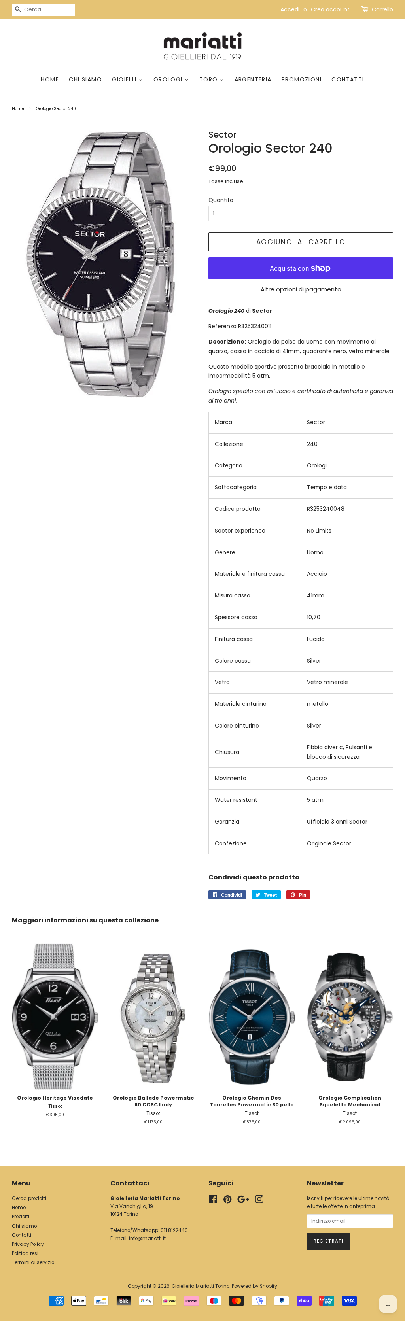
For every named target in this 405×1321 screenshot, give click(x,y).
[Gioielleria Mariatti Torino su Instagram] (259, 1201)
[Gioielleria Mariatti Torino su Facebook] (213, 1201)
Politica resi (25, 1253)
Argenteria (253, 79)
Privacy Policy (28, 1244)
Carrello (382, 9)
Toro (209, 79)
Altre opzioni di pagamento (301, 289)
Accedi (289, 9)
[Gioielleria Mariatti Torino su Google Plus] (243, 1201)
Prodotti (20, 1216)
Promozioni (302, 79)
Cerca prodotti (29, 1198)
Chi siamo (85, 79)
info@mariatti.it (147, 1238)
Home (50, 79)
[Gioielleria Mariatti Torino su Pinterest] (227, 1201)
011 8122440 (174, 1230)
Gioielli (125, 79)
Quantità (220, 200)
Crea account (330, 9)
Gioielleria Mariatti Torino (200, 1286)
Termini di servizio (33, 1262)
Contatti (347, 79)
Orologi (169, 79)
